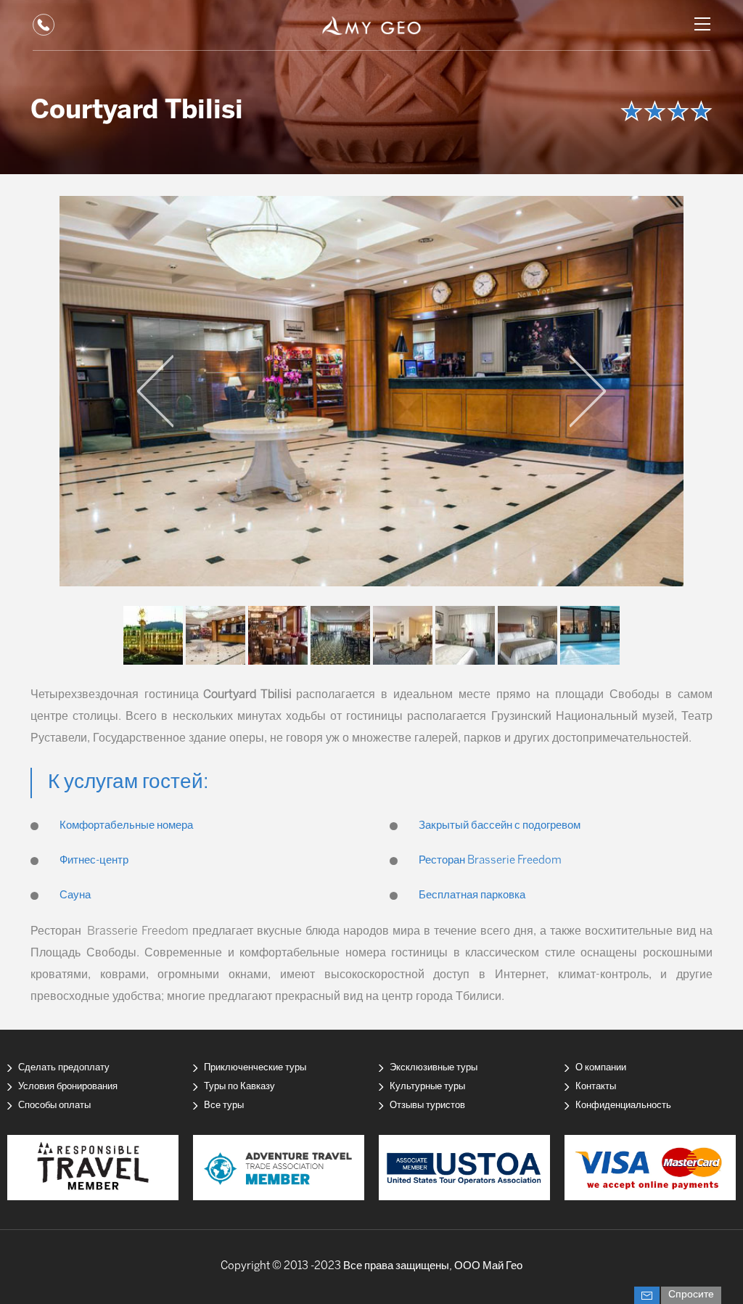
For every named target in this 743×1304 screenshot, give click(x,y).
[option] (371, 391)
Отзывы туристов (427, 1105)
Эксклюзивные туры (433, 1068)
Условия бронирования (68, 1086)
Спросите (691, 1295)
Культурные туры (427, 1086)
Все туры (224, 1105)
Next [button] (588, 391)
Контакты (595, 1086)
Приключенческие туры (255, 1068)
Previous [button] (155, 391)
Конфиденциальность (623, 1105)
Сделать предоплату (64, 1068)
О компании (600, 1068)
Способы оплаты (54, 1105)
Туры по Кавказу (239, 1086)
